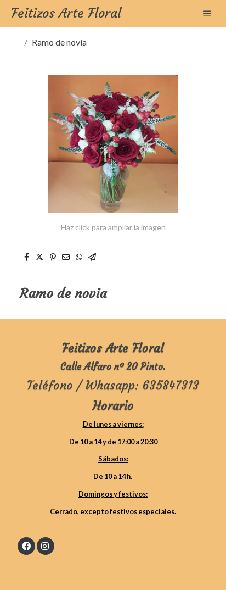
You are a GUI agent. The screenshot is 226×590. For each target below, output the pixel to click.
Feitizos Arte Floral (66, 13)
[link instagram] (45, 545)
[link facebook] (26, 545)
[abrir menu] (207, 13)
